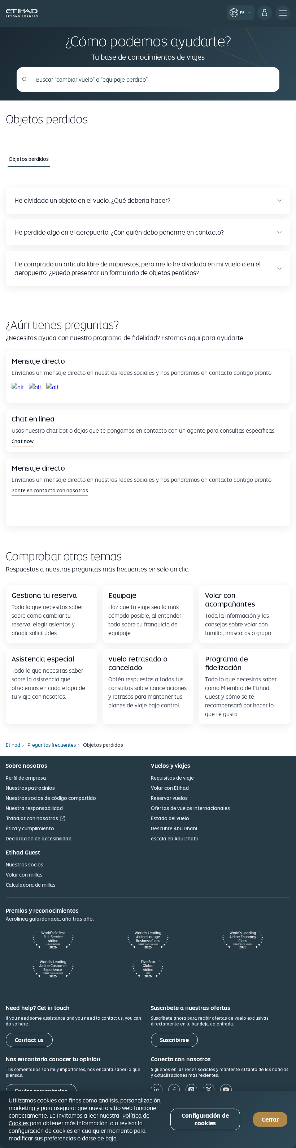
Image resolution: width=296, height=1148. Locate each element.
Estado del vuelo (170, 818)
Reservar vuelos (169, 798)
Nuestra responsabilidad (34, 808)
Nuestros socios (24, 864)
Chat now (23, 441)
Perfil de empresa (26, 778)
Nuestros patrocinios (30, 788)
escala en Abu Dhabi (174, 838)
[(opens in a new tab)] (19, 387)
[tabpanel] (148, 236)
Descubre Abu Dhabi (174, 828)
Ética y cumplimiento (30, 828)
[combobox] (152, 79)
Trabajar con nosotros (32, 818)
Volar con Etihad (170, 788)
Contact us (29, 1040)
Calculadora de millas (31, 885)
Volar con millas (24, 874)
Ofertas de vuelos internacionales (190, 808)
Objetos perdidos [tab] (29, 159)
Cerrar (270, 1119)
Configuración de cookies (205, 1119)
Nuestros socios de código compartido (51, 798)
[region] (148, 1119)
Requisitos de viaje (172, 778)
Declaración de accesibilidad (38, 838)
